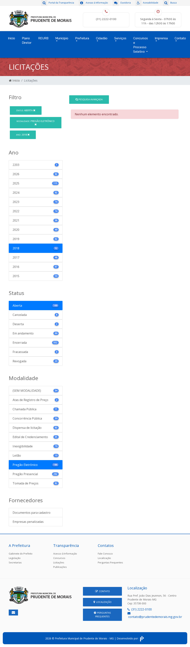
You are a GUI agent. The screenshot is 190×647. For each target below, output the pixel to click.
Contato (104, 591)
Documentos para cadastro (31, 513)
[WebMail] (13, 612)
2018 (21, 134)
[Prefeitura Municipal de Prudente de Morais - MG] (40, 18)
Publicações (60, 567)
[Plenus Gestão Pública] (142, 638)
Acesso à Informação (65, 553)
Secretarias (15, 562)
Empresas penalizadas (28, 522)
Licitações (58, 562)
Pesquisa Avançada (90, 99)
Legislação (15, 558)
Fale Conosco (105, 553)
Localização (104, 558)
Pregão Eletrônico (36, 121)
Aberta (24, 110)
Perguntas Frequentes (110, 562)
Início (11, 38)
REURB (43, 38)
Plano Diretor (26, 40)
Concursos (59, 558)
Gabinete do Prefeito (20, 553)
